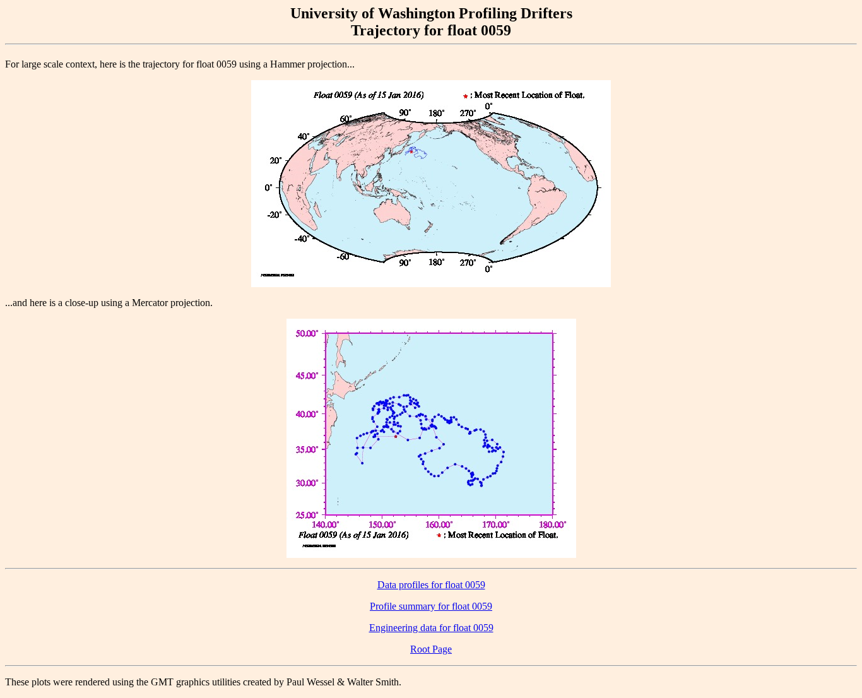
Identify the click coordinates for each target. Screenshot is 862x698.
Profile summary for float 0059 (431, 606)
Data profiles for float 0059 (431, 584)
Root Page (431, 649)
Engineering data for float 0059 (431, 627)
